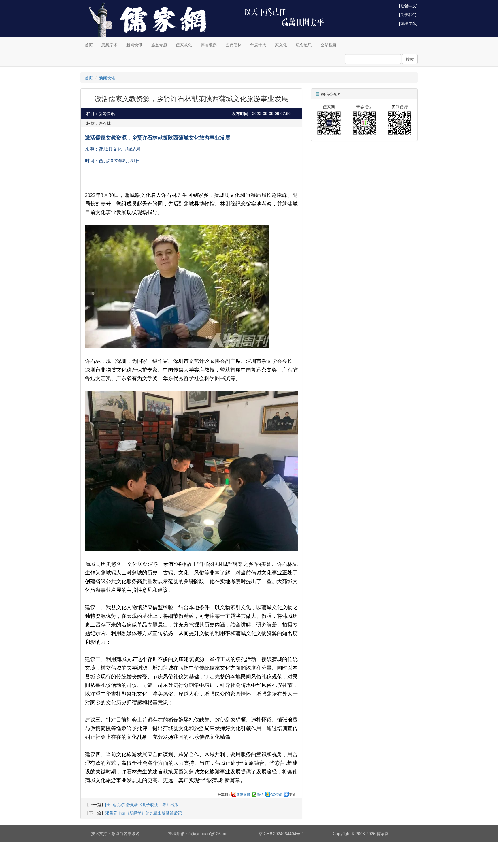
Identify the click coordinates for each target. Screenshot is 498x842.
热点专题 (159, 45)
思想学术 (109, 45)
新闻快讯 (134, 45)
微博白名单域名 (125, 833)
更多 (292, 794)
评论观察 (209, 45)
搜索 (410, 59)
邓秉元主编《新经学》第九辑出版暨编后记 (143, 813)
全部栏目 (328, 45)
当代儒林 (233, 45)
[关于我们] (408, 14)
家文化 (281, 45)
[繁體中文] (408, 6)
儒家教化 (184, 45)
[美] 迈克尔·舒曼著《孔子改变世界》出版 (141, 804)
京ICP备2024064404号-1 (281, 833)
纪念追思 (304, 45)
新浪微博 (243, 794)
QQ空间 (276, 794)
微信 (260, 794)
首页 (89, 45)
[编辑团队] (408, 23)
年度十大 (258, 45)
